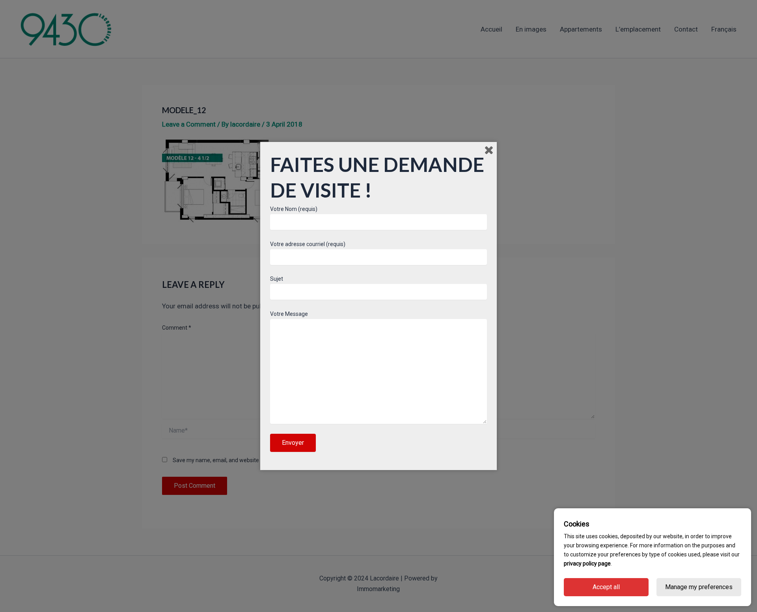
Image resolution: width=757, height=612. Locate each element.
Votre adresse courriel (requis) (307, 244)
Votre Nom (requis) (293, 209)
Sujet (276, 279)
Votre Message (289, 314)
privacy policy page (587, 563)
